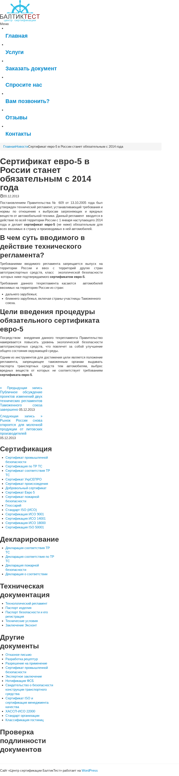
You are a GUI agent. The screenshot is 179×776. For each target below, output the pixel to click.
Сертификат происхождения (26, 483)
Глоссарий (13, 505)
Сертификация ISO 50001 (24, 527)
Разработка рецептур (21, 659)
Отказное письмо (18, 654)
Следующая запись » (21, 416)
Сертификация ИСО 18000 (25, 523)
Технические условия (21, 621)
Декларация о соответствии (26, 574)
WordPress (90, 770)
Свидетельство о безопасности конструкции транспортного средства (29, 689)
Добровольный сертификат (25, 488)
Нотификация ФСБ (19, 681)
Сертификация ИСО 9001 (24, 514)
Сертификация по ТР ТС (23, 466)
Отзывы (16, 117)
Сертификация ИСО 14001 (25, 518)
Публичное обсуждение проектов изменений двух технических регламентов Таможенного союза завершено (21, 400)
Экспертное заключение (23, 676)
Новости (21, 146)
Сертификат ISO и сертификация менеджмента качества (26, 702)
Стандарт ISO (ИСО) (21, 510)
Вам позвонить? (27, 101)
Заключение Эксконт (21, 625)
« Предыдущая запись (21, 388)
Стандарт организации (22, 715)
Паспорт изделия (18, 608)
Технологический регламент (26, 603)
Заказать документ (31, 68)
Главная (16, 36)
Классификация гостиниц (24, 720)
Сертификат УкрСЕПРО (23, 479)
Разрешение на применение (26, 663)
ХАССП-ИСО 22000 (20, 711)
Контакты (18, 134)
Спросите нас (23, 85)
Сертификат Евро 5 (20, 492)
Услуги (14, 52)
